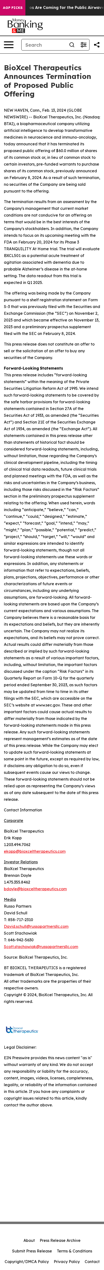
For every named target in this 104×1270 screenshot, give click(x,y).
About (29, 1240)
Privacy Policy (67, 1261)
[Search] (72, 44)
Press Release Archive (60, 1240)
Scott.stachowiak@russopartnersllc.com (41, 946)
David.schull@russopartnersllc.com (36, 926)
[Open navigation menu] (9, 45)
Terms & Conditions (74, 1251)
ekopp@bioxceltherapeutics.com (35, 851)
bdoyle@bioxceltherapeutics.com (35, 888)
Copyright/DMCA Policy (27, 1261)
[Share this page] (96, 45)
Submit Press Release (32, 1251)
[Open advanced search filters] (83, 44)
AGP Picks (12, 8)
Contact (92, 1261)
